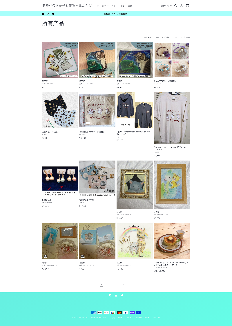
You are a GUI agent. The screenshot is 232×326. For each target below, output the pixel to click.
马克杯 (45, 81)
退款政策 (121, 318)
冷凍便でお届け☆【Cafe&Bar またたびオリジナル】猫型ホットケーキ (171, 263)
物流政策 (148, 318)
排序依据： (148, 37)
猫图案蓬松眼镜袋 (86, 200)
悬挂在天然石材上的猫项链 (165, 81)
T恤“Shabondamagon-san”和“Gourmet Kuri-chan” (134, 133)
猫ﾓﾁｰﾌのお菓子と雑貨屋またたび (90, 318)
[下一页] (130, 285)
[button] (105, 5)
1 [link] (101, 284)
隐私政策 (130, 318)
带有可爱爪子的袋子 (50, 132)
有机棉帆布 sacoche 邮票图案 (92, 132)
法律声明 (156, 318)
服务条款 (139, 318)
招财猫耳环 (46, 200)
